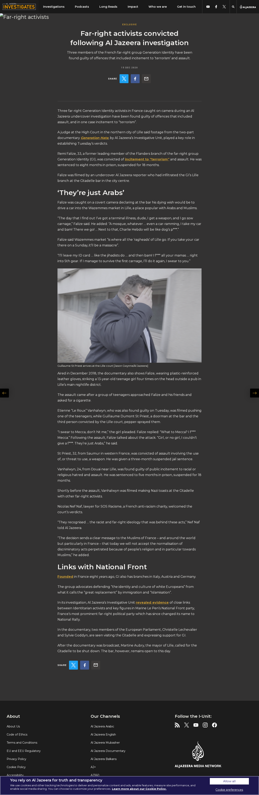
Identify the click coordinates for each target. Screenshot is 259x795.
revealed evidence (152, 602)
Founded (65, 577)
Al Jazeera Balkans (104, 759)
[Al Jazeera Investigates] (19, 6)
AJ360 (95, 775)
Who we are (158, 6)
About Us (13, 726)
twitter (224, 6)
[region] (129, 785)
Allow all (229, 781)
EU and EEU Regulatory (24, 751)
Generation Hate (94, 138)
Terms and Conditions (22, 742)
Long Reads (108, 6)
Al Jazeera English (103, 734)
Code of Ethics (17, 734)
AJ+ (93, 767)
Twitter (124, 78)
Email (146, 78)
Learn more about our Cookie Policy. (139, 788)
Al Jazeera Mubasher (105, 742)
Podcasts (82, 6)
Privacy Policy (16, 759)
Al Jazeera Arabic (102, 726)
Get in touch (186, 6)
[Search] (233, 6)
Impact (133, 6)
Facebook (135, 78)
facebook (216, 6)
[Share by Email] (146, 78)
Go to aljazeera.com (248, 6)
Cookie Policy (16, 767)
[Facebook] (135, 78)
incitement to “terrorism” (147, 159)
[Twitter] (124, 78)
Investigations (54, 6)
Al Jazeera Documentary (108, 751)
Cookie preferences (229, 790)
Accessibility (15, 775)
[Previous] (6, 404)
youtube (208, 6)
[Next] (252, 404)
